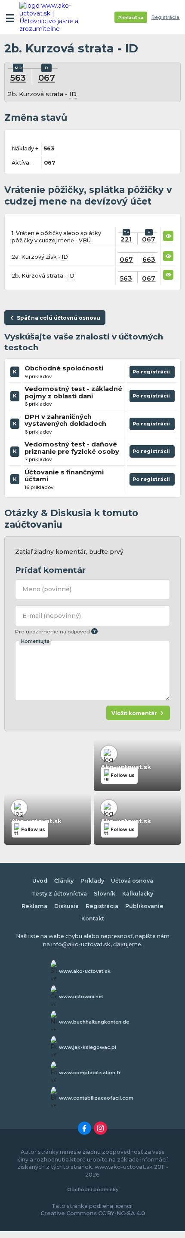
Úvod (39, 880)
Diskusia (66, 906)
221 (126, 239)
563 (18, 77)
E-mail (51, 616)
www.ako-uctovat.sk (85, 971)
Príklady (92, 880)
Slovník (104, 893)
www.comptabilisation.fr (90, 1073)
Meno (46, 589)
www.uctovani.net (81, 996)
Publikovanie (144, 906)
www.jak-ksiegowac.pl (87, 1047)
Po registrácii (152, 373)
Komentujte (35, 641)
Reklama (34, 906)
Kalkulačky (137, 893)
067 (46, 77)
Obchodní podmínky (92, 1189)
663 (148, 259)
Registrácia (165, 17)
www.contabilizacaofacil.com (96, 1098)
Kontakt (92, 918)
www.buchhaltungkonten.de (94, 1022)
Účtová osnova (132, 880)
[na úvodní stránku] (52, 17)
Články (64, 880)
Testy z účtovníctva (59, 893)
